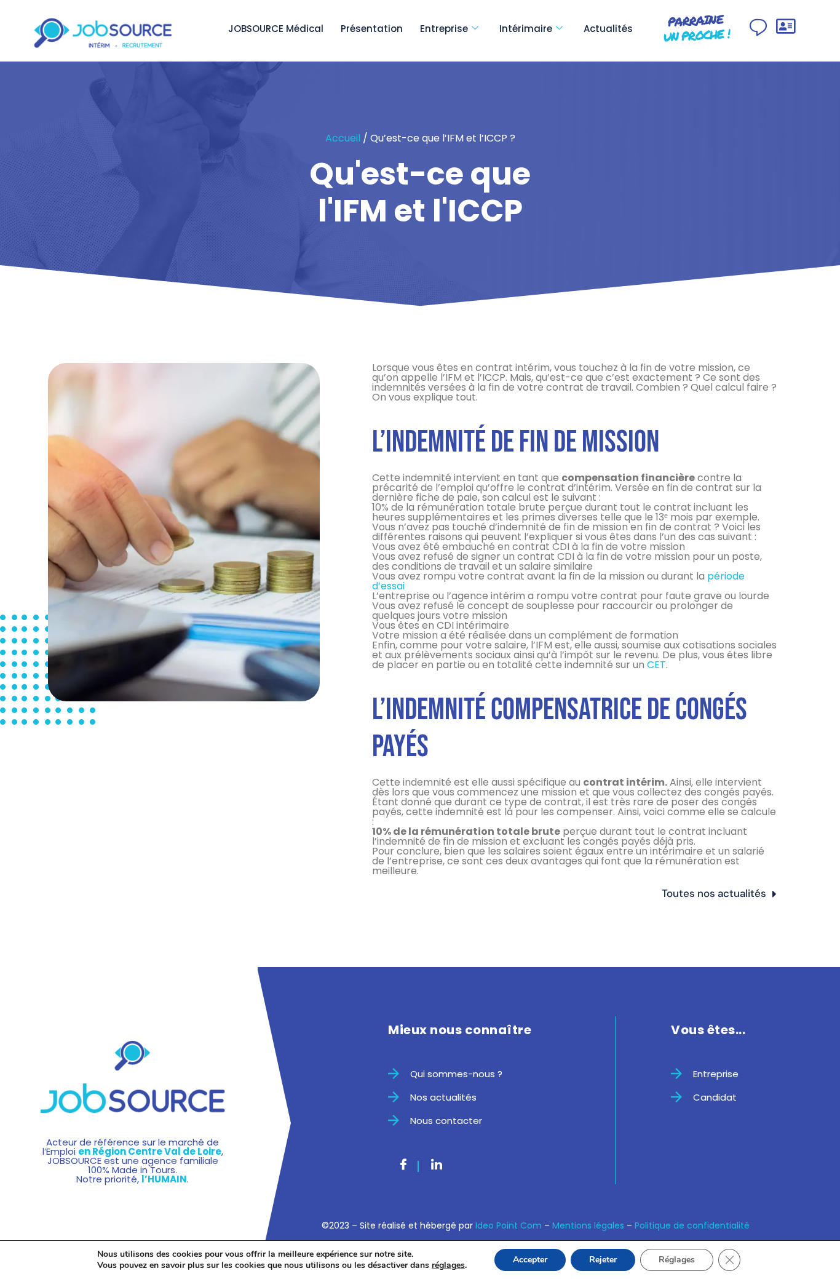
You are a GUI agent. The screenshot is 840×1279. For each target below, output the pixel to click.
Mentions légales (588, 1225)
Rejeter (603, 1259)
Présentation (372, 28)
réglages (448, 1265)
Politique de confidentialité (692, 1225)
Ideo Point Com (508, 1225)
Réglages (677, 1259)
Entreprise (444, 28)
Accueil (342, 138)
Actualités (608, 28)
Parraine (695, 28)
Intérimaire (525, 28)
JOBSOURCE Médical (275, 28)
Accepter (530, 1259)
